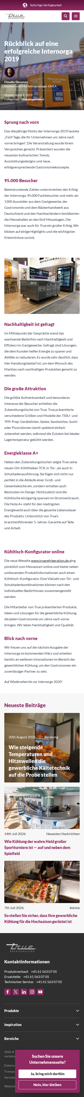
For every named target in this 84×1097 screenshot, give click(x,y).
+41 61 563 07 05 (44, 971)
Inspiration (13, 1025)
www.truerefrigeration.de (50, 560)
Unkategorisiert (33, 99)
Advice (75, 908)
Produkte (11, 1011)
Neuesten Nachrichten (63, 834)
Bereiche (11, 1038)
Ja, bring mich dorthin (47, 1074)
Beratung (51, 737)
